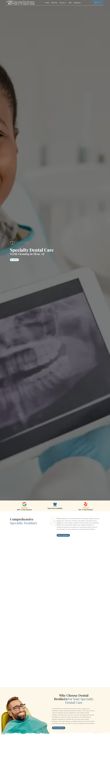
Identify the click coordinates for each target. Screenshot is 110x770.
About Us (54, 2)
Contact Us (77, 2)
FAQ (70, 2)
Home (47, 2)
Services (62, 2)
